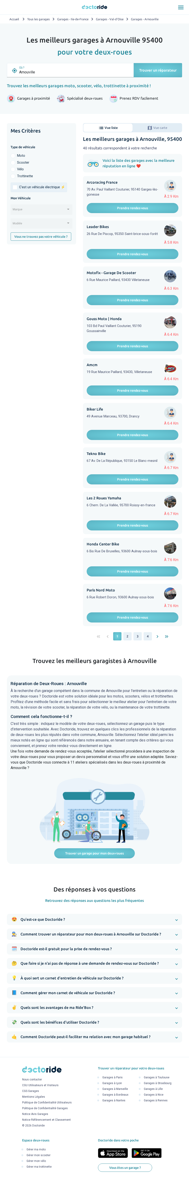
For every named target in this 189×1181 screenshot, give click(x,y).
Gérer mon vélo (36, 1161)
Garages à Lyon (112, 1083)
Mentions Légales (33, 1097)
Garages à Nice (153, 1094)
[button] (94, 919)
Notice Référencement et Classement (46, 1120)
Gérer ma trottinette (39, 1166)
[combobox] (41, 211)
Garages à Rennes (156, 1100)
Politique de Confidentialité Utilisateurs (47, 1102)
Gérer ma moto (36, 1149)
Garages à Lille (153, 1089)
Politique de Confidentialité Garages (45, 1108)
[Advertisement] (41, 278)
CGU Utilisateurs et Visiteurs (40, 1085)
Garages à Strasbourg (157, 1083)
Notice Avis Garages (35, 1114)
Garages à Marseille (115, 1089)
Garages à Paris (112, 1077)
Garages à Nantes (113, 1100)
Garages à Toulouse (156, 1077)
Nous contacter (32, 1079)
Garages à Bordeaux (115, 1094)
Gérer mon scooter (38, 1155)
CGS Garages (30, 1091)
